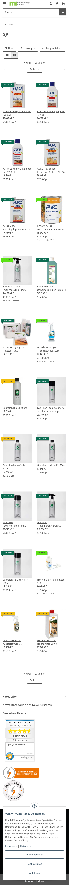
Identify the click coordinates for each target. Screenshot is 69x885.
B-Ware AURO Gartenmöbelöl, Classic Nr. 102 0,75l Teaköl (51, 227)
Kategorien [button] (10, 696)
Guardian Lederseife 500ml (51, 465)
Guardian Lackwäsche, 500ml (14, 467)
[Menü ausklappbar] (4, 2)
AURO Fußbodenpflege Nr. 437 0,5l (51, 113)
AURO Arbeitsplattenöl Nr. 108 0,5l (17, 113)
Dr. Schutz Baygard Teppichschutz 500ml (48, 349)
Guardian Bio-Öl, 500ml (15, 407)
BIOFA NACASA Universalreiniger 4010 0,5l (51, 288)
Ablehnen (34, 873)
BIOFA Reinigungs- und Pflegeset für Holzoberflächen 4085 (15, 349)
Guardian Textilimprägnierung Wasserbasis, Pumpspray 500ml (50, 524)
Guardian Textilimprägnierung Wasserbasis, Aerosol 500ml (14, 524)
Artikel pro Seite (51, 48)
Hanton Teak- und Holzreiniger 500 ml (47, 642)
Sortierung (26, 48)
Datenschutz (27, 846)
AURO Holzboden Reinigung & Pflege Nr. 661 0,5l (51, 170)
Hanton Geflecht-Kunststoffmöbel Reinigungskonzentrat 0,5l (16, 642)
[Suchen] (62, 11)
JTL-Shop (40, 881)
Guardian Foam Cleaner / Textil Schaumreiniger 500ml (50, 409)
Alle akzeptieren (34, 854)
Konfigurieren (34, 863)
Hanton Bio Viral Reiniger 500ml (50, 581)
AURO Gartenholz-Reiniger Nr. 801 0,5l (17, 170)
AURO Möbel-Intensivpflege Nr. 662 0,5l (16, 227)
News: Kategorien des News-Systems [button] (27, 705)
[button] (51, 3)
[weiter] (63, 69)
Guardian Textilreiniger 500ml (15, 581)
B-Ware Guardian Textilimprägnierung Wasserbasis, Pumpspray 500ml (16, 288)
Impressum (11, 846)
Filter (10, 48)
